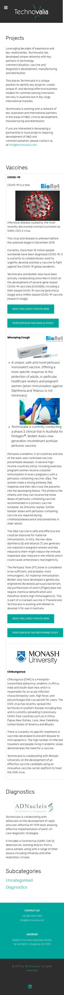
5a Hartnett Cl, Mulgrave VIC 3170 (32, 944)
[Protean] (31, 11)
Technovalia (32, 966)
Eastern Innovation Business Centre (32, 940)
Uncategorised (19, 880)
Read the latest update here (30, 309)
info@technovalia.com (32, 920)
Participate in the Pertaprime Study (35, 632)
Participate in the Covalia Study (33, 323)
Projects (15, 38)
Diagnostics (16, 887)
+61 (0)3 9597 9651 (32, 916)
